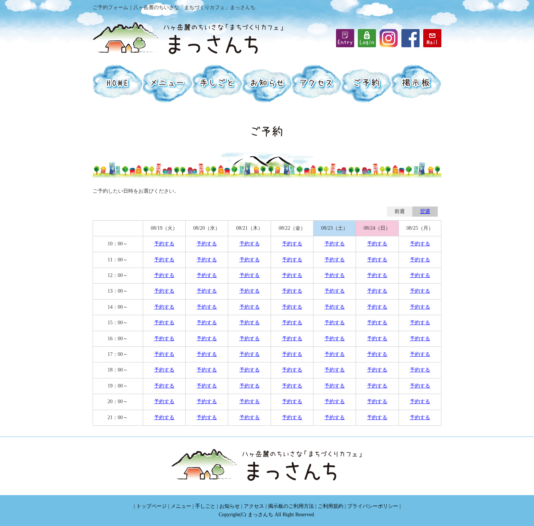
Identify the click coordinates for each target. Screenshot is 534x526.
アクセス (254, 506)
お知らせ (229, 506)
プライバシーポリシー (372, 506)
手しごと (205, 506)
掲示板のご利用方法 (291, 506)
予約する (164, 243)
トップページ (151, 506)
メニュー (181, 506)
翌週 (425, 211)
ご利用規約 (330, 506)
